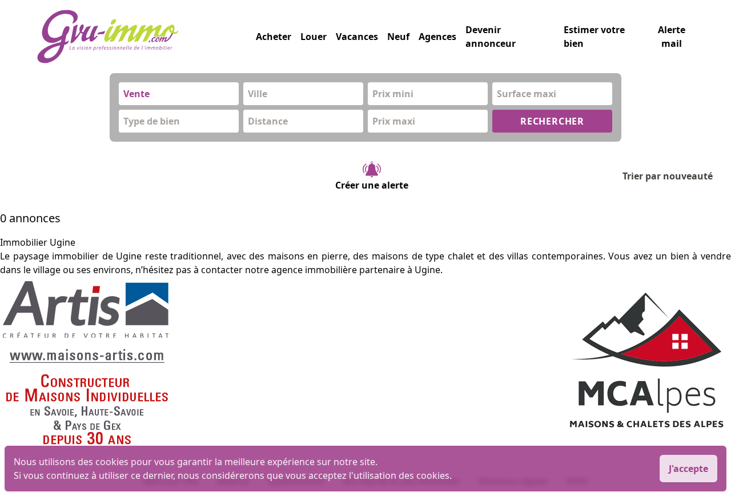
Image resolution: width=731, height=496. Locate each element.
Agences (437, 36)
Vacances (357, 36)
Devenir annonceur (490, 36)
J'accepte (688, 468)
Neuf (398, 36)
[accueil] (146, 36)
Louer (313, 36)
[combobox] (179, 93)
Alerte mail (671, 36)
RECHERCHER (552, 121)
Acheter (273, 36)
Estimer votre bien (594, 36)
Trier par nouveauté (667, 176)
